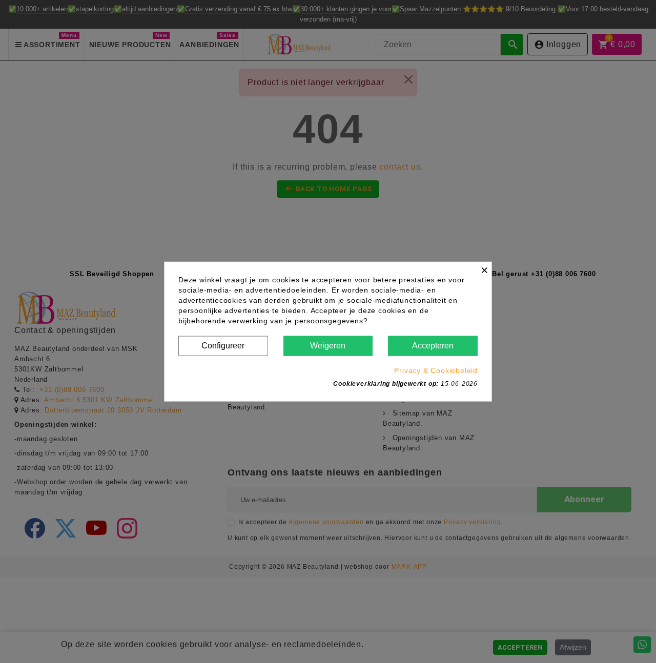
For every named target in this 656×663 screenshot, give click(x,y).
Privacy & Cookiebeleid (436, 370)
